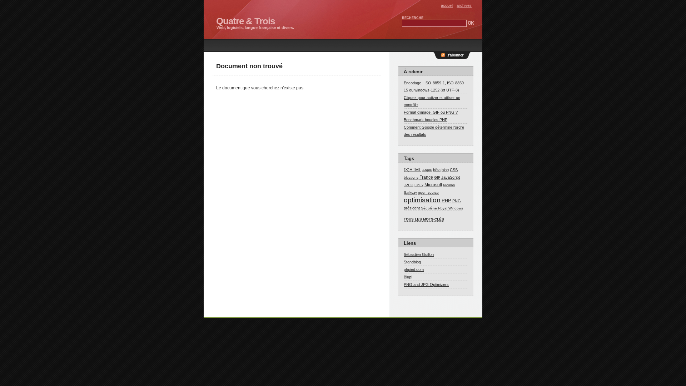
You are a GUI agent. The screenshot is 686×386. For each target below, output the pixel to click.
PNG (456, 201)
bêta (437, 170)
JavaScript (450, 177)
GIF (437, 177)
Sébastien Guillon (419, 254)
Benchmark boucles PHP (425, 120)
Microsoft (433, 184)
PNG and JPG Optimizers (426, 284)
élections (411, 177)
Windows (455, 208)
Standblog (412, 262)
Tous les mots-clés (424, 219)
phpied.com (414, 269)
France (426, 177)
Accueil (447, 5)
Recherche (412, 18)
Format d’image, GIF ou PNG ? (431, 112)
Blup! (408, 277)
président (412, 208)
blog (445, 170)
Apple (427, 170)
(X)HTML (412, 169)
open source (428, 192)
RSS (455, 59)
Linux (418, 185)
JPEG (408, 185)
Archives (464, 5)
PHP (446, 200)
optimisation (422, 200)
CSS (454, 170)
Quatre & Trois (245, 21)
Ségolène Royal (434, 208)
